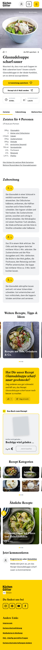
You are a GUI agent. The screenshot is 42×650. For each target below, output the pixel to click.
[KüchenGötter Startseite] (7, 4)
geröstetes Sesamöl (18, 144)
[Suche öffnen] (29, 4)
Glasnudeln (14, 130)
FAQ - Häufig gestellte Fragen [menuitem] (15, 638)
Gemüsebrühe (15, 147)
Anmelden (32, 559)
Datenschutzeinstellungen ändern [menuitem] (17, 643)
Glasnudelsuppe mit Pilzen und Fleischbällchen (20, 535)
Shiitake (13, 141)
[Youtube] (18, 606)
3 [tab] (22, 361)
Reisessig (14, 153)
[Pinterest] (12, 606)
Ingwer (13, 136)
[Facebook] (25, 606)
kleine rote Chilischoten (20, 133)
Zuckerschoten (16, 139)
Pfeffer (13, 155)
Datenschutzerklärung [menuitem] (12, 628)
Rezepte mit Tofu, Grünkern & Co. (21, 353)
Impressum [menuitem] (7, 623)
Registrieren (16, 559)
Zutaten (6, 112)
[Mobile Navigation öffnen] (36, 4)
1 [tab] (19, 361)
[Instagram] (5, 606)
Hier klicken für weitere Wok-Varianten (18, 162)
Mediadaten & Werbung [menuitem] (13, 633)
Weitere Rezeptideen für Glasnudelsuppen (19, 165)
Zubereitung (20, 112)
